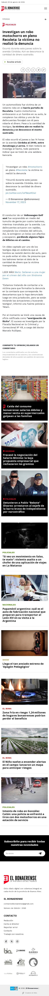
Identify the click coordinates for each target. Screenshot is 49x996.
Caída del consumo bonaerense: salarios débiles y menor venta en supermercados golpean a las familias (23, 411)
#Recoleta (21, 170)
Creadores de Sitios (31, 993)
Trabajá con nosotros (13, 934)
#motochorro (35, 166)
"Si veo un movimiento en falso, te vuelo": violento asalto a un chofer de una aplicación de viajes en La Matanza (24, 561)
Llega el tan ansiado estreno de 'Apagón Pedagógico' (23, 665)
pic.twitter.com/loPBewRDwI (21, 193)
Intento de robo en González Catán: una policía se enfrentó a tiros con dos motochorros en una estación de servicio (24, 815)
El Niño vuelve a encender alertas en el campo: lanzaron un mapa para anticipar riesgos (24, 764)
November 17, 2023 (16, 202)
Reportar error (11, 927)
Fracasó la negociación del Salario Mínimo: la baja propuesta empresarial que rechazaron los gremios (21, 459)
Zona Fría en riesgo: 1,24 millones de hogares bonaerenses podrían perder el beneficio (24, 715)
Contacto (8, 931)
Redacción (8, 920)
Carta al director (11, 924)
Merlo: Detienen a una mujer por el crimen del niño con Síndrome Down (24, 275)
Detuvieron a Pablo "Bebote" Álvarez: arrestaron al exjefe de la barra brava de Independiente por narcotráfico (24, 507)
